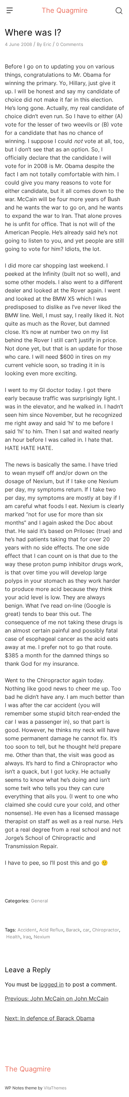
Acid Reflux (51, 929)
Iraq (27, 936)
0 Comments (69, 44)
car (86, 929)
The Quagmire (65, 10)
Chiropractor (105, 929)
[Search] (118, 10)
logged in (51, 984)
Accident (27, 929)
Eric (47, 44)
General (39, 900)
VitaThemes (55, 1087)
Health (13, 936)
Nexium (42, 936)
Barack (73, 929)
